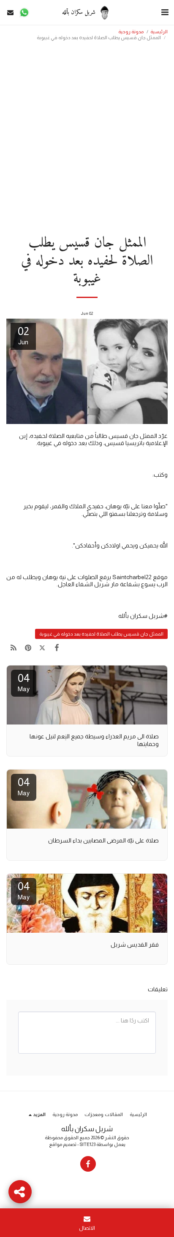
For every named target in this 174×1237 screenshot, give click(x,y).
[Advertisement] (87, 135)
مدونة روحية (131, 31)
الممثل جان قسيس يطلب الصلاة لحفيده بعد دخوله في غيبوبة (101, 633)
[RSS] (13, 648)
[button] (165, 12)
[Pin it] (28, 648)
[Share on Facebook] (57, 648)
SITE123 (87, 1144)
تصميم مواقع (62, 1144)
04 (24, 682)
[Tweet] (42, 648)
